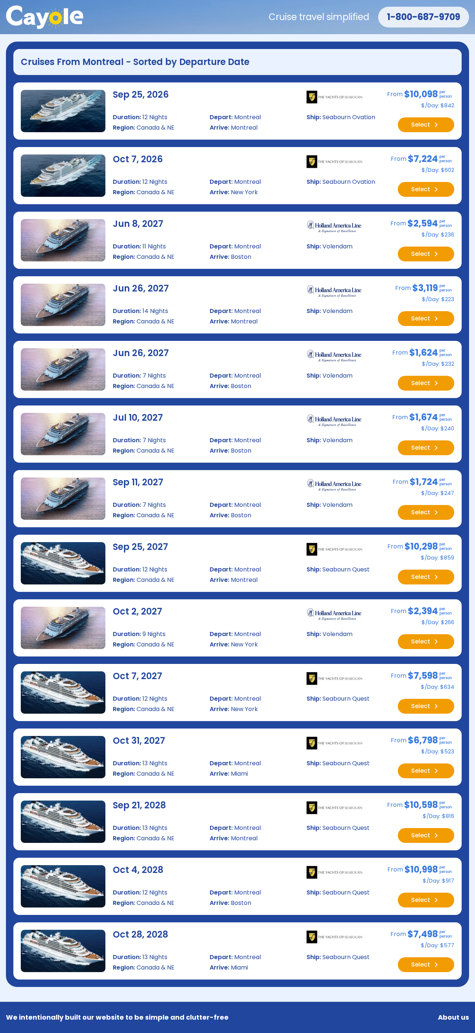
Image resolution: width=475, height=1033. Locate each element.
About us (453, 1017)
